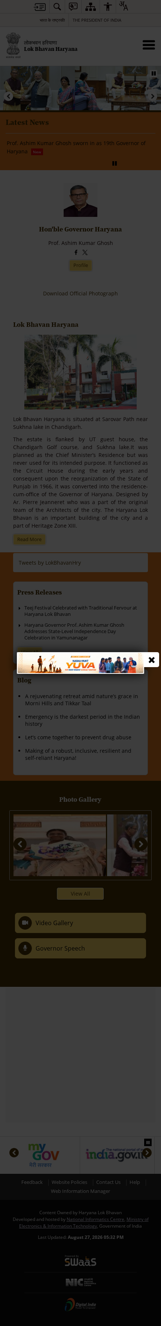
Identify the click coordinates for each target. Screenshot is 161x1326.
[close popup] (151, 659)
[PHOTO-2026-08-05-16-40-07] (80, 655)
